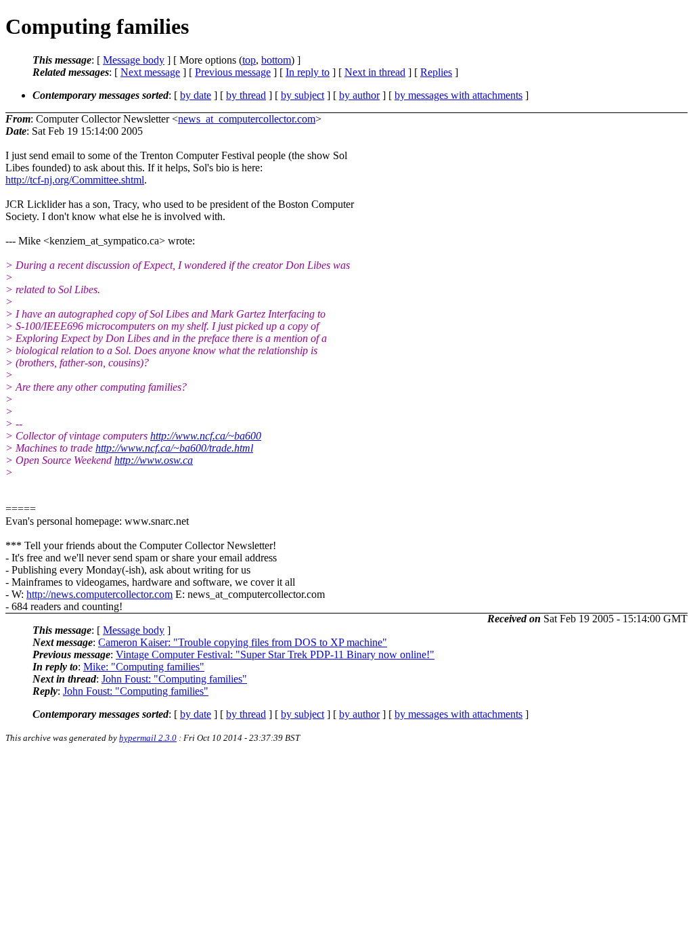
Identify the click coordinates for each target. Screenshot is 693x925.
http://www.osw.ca (153, 460)
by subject (302, 95)
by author (359, 95)
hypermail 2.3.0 (148, 738)
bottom (276, 60)
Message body (133, 60)
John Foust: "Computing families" (174, 679)
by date (195, 95)
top (249, 60)
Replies (436, 72)
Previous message (233, 72)
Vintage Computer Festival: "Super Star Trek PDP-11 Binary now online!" (275, 654)
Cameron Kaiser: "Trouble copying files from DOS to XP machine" (242, 642)
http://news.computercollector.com (99, 594)
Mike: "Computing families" (143, 666)
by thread (246, 95)
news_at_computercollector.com (246, 119)
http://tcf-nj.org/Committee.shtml (74, 180)
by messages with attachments (458, 95)
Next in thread (374, 72)
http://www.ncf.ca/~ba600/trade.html (174, 448)
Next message (150, 72)
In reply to (308, 72)
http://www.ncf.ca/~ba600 (205, 436)
